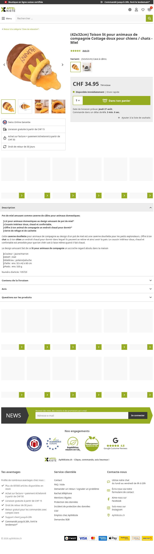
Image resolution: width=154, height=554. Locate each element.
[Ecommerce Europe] (53, 443)
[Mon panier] (149, 9)
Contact (58, 480)
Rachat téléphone (63, 493)
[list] (33, 64)
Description (8, 207)
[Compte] (136, 9)
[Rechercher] (149, 18)
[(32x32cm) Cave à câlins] (75, 67)
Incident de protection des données (72, 506)
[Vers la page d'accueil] (8, 9)
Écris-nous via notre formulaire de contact (123, 490)
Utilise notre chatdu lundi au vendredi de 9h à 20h (129, 482)
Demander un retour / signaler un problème (76, 488)
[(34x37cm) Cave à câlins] (87, 67)
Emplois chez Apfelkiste (66, 515)
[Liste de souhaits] (143, 9)
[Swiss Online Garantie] (34, 443)
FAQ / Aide (59, 484)
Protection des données (66, 502)
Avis (4, 288)
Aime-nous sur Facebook (119, 499)
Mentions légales (62, 497)
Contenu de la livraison (15, 280)
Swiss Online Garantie (19, 122)
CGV (56, 510)
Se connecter (138, 415)
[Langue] (129, 9)
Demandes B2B (61, 519)
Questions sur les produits (17, 297)
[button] (6, 18)
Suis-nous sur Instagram (119, 508)
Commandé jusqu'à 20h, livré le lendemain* (21, 523)
